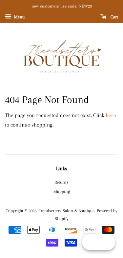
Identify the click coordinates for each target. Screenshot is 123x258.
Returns (61, 182)
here (111, 115)
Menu (19, 16)
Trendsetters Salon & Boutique (66, 210)
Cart (113, 16)
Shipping (61, 191)
